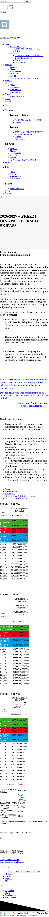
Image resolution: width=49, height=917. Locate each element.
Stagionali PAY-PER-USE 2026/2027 (20, 496)
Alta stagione (10, 494)
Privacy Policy (21, 915)
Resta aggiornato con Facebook (12, 862)
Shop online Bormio (31, 405)
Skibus (7, 893)
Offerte (8, 876)
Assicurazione (10, 897)
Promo (7, 489)
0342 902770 (5, 857)
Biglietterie (9, 891)
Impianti (8, 878)
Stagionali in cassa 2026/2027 (17, 498)
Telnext (11, 915)
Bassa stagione (11, 491)
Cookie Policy (32, 915)
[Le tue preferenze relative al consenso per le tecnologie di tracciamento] (4, 914)
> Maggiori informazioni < (14, 784)
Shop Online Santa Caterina (32, 403)
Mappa (8, 881)
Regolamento (10, 895)
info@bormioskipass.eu (9, 860)
